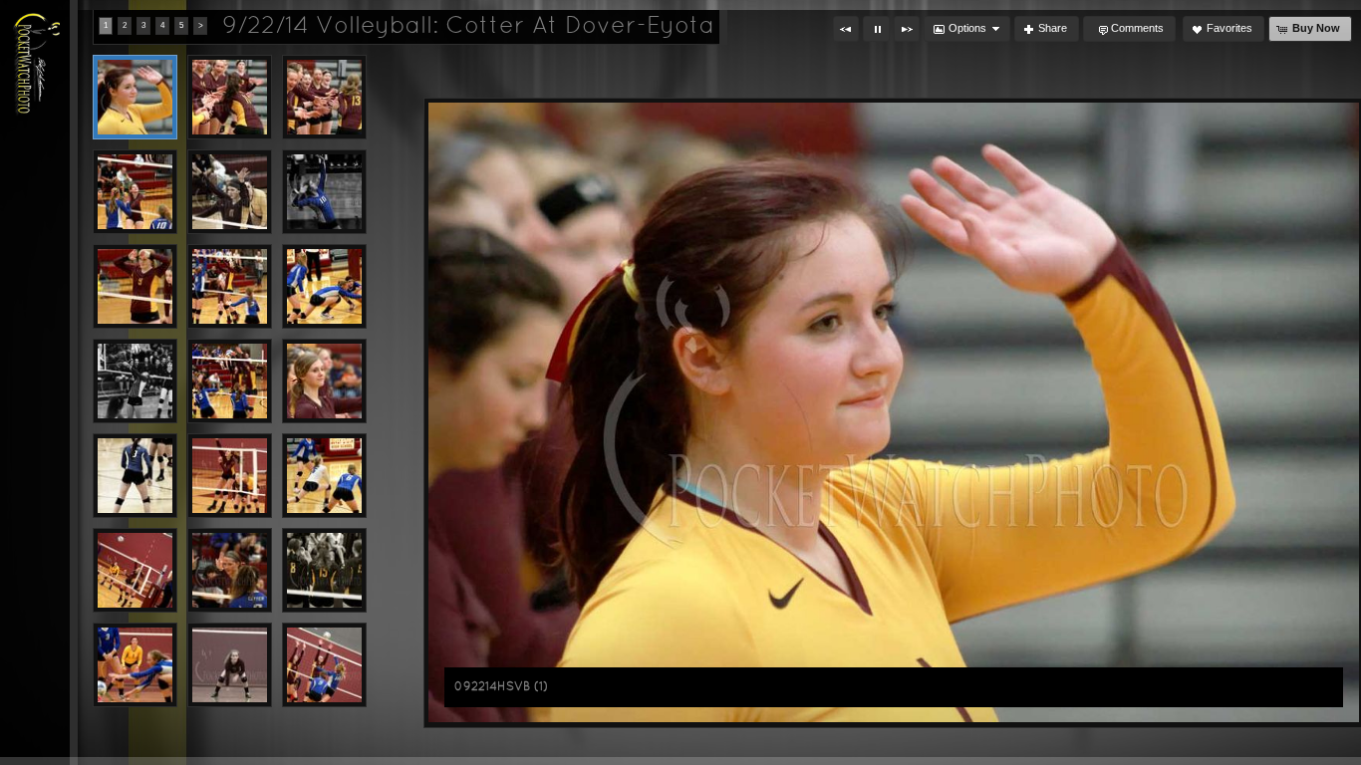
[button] (846, 29)
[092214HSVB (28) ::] (324, 665)
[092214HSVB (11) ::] (324, 97)
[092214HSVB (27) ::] (229, 665)
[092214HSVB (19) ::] (229, 381)
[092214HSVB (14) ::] (324, 191)
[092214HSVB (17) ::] (324, 286)
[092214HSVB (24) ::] (229, 570)
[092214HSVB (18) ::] (135, 381)
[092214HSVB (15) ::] (135, 286)
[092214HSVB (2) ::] (324, 381)
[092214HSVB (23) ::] (135, 570)
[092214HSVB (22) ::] (324, 475)
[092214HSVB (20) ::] (135, 475)
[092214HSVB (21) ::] (229, 475)
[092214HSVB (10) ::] (229, 97)
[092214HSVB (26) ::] (135, 665)
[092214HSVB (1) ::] (135, 97)
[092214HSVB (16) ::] (229, 286)
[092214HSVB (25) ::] (324, 570)
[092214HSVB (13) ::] (229, 191)
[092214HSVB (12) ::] (135, 191)
